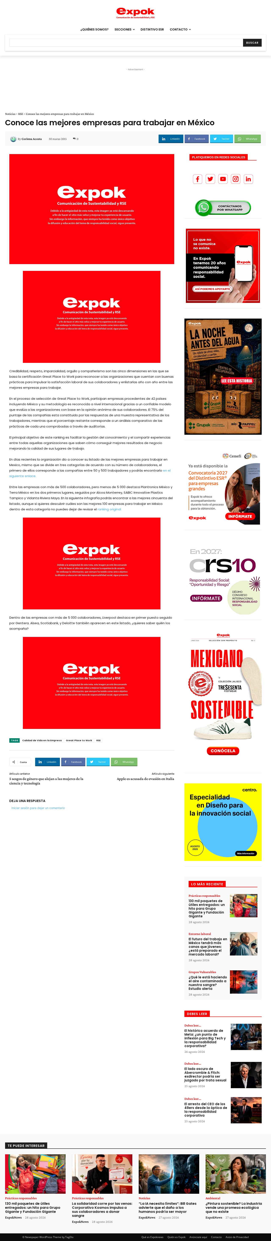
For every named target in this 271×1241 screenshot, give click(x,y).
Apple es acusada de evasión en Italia (145, 779)
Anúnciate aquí (198, 1237)
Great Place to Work (79, 740)
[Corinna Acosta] (14, 139)
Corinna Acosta (32, 139)
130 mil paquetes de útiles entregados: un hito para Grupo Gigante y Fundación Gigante (207, 908)
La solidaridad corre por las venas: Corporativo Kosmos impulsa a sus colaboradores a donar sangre (102, 1209)
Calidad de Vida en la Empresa (42, 740)
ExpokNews (13, 1217)
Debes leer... (192, 1025)
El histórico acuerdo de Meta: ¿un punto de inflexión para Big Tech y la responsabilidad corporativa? (205, 1038)
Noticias (10, 114)
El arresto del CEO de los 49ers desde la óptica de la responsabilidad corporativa (205, 1110)
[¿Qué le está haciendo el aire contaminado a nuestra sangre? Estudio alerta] (243, 982)
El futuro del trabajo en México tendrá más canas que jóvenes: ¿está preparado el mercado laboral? (208, 947)
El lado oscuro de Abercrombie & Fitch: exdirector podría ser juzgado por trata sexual (205, 1074)
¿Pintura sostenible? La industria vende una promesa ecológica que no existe (234, 1207)
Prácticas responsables (204, 895)
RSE (20, 114)
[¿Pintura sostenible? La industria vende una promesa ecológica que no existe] (236, 1174)
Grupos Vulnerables (202, 972)
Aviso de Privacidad (237, 1237)
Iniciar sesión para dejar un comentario (38, 808)
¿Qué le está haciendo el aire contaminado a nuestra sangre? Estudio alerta (208, 983)
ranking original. (110, 509)
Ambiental (213, 1198)
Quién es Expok (176, 1237)
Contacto (216, 1237)
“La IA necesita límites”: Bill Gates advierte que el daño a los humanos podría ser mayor (167, 1207)
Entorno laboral (200, 934)
